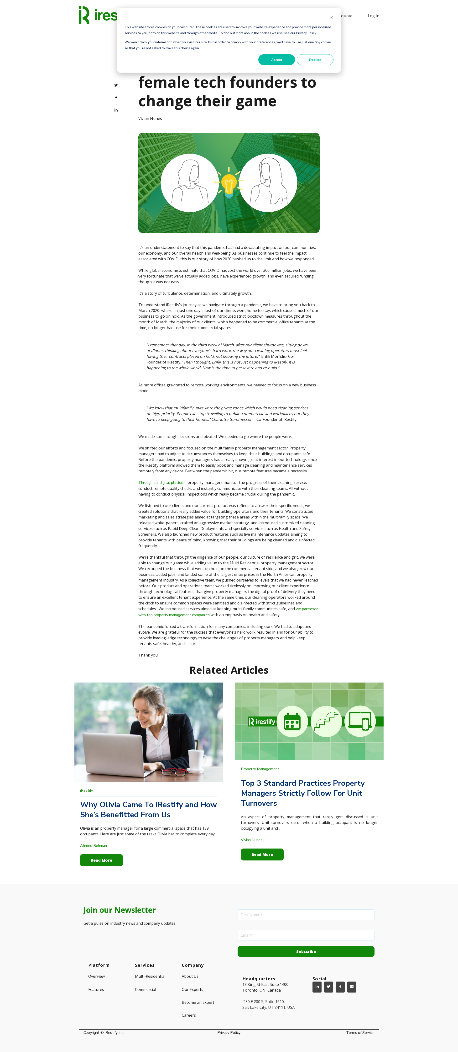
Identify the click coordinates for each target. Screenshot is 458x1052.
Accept (276, 60)
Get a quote (341, 15)
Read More (101, 860)
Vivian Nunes (150, 118)
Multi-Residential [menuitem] (150, 976)
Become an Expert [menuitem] (198, 1002)
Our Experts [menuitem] (192, 989)
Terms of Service (360, 1032)
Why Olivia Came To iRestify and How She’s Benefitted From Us (148, 810)
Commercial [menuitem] (145, 989)
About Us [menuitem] (190, 976)
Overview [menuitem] (96, 976)
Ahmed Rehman (93, 845)
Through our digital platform (162, 482)
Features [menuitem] (96, 989)
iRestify (86, 790)
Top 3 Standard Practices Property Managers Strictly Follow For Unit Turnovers (303, 793)
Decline (315, 60)
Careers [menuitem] (189, 1015)
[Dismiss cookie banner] (331, 18)
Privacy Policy (228, 1032)
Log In (373, 15)
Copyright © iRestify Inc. (103, 1032)
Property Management (260, 769)
